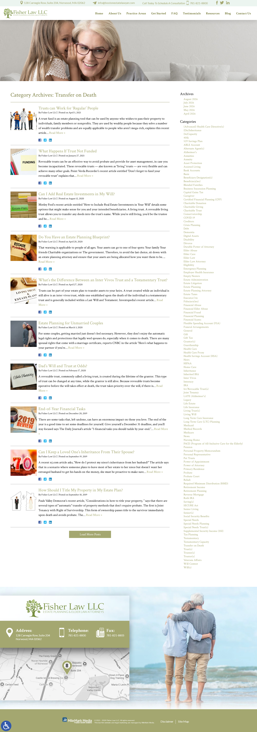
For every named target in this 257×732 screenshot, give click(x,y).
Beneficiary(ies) (192, 181)
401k (186, 138)
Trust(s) (188, 549)
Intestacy (188, 382)
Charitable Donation (195, 203)
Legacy (187, 400)
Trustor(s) (189, 556)
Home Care (190, 367)
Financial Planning (194, 316)
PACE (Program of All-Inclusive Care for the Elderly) (213, 444)
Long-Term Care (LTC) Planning (202, 422)
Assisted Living (192, 167)
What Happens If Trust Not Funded (67, 151)
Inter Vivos (190, 378)
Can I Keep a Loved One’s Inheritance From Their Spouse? (86, 452)
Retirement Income (194, 487)
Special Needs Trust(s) (196, 527)
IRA (186, 385)
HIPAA (188, 363)
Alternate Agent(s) (194, 148)
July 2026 (189, 103)
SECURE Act (191, 505)
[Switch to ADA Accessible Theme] (6, 726)
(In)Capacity (190, 134)
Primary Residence (194, 469)
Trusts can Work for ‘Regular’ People (68, 108)
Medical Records (193, 429)
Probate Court (191, 476)
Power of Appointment (196, 462)
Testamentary (191, 538)
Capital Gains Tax (193, 192)
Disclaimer (166, 721)
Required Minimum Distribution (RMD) (206, 483)
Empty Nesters (192, 276)
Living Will (190, 414)
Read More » (57, 133)
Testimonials (192, 13)
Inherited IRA (191, 374)
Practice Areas (136, 13)
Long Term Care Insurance (198, 418)
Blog (228, 13)
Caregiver (189, 196)
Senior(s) (189, 513)
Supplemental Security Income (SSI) (203, 531)
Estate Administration (196, 280)
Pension (188, 447)
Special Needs (191, 520)
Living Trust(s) (192, 411)
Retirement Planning (195, 491)
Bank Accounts (192, 170)
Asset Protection (193, 163)
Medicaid (189, 425)
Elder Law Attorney (195, 261)
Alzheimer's (190, 152)
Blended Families (193, 185)
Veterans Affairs (193, 560)
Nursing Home (192, 440)
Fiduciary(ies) (191, 301)
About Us (114, 13)
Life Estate (189, 403)
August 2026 (191, 99)
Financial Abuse (192, 305)
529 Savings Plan (193, 141)
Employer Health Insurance (199, 272)
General (188, 331)
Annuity (188, 159)
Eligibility (189, 265)
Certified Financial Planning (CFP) (203, 199)
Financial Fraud (192, 312)
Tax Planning (191, 534)
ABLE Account (192, 145)
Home (99, 13)
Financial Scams (192, 320)
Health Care (190, 349)
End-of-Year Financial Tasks (61, 409)
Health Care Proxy (194, 352)
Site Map (183, 721)
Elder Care (189, 254)
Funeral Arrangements (196, 327)
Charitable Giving (193, 207)
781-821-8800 (199, 3)
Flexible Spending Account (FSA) (202, 323)
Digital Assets (191, 236)
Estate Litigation (193, 283)
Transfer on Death (194, 545)
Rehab (187, 480)
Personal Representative (197, 454)
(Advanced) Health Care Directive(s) (204, 127)
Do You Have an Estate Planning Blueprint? (74, 237)
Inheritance (190, 371)
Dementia (189, 232)
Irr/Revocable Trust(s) (196, 389)
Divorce (188, 243)
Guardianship (191, 345)
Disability (189, 239)
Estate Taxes (190, 294)
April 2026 (190, 114)
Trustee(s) (189, 553)
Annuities (189, 156)
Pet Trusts (189, 458)
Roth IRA (189, 498)
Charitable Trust (193, 210)
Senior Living (191, 509)
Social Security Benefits (196, 516)
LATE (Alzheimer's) (195, 396)
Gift (186, 334)
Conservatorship (193, 214)
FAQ (174, 13)
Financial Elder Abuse (196, 309)
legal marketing (121, 723)
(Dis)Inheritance (192, 130)
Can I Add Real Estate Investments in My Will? (76, 194)
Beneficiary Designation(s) (198, 177)
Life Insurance (191, 407)
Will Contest (191, 564)
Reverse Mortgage (194, 494)
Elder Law (189, 258)
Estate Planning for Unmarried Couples (70, 323)
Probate (188, 473)
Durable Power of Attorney (199, 247)
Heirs (187, 360)
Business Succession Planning (200, 189)
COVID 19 (189, 218)
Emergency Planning (195, 269)
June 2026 (189, 106)
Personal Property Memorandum (202, 451)
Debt (186, 228)
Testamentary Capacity (196, 542)
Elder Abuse (190, 250)
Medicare (189, 432)
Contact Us (243, 13)
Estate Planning (192, 287)
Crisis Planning (192, 225)
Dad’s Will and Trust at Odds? (62, 366)
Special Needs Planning (196, 524)
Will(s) (187, 567)
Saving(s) (189, 502)
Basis (186, 174)
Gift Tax (188, 338)
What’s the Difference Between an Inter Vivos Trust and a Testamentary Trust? (102, 280)
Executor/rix (191, 298)
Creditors (189, 221)
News (187, 436)
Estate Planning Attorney (197, 290)
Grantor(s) (189, 341)
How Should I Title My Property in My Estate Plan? (80, 490)
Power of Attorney (194, 465)
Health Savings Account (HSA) (200, 356)
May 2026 (189, 110)
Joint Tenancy (191, 392)
